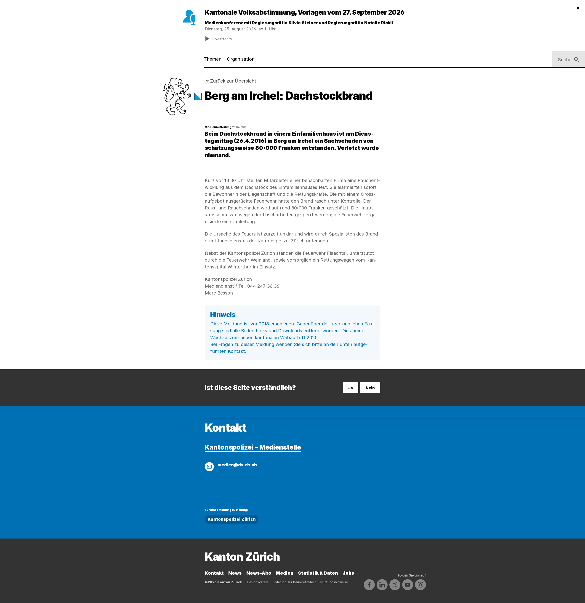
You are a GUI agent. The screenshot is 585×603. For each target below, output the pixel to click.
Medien (284, 573)
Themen (212, 59)
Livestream (222, 39)
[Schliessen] (578, 8)
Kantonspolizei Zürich (231, 519)
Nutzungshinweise (334, 582)
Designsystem (257, 582)
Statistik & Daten (318, 573)
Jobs (348, 573)
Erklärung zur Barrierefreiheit (294, 582)
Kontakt (214, 573)
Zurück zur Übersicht (233, 81)
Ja (350, 388)
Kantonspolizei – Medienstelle (253, 447)
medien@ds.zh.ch (237, 464)
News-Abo (258, 573)
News (235, 573)
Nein (370, 388)
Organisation (241, 59)
